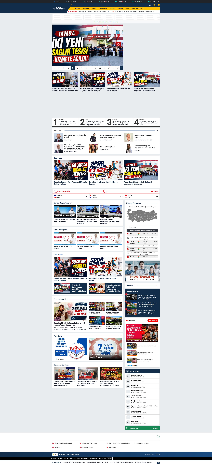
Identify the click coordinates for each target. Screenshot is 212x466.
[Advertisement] (106, 104)
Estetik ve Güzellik (137, 8)
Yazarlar (94, 8)
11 (100, 68)
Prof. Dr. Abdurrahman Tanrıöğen (144, 140)
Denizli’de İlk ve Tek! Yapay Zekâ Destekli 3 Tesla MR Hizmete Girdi (87, 462)
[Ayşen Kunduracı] (93, 148)
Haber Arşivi (112, 447)
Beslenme (112, 8)
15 (118, 68)
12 (104, 68)
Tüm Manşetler (58, 447)
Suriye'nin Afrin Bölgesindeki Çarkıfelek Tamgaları (110, 136)
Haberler (77, 8)
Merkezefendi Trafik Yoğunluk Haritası (119, 443)
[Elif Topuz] (128, 148)
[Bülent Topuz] (58, 137)
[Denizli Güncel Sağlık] (58, 8)
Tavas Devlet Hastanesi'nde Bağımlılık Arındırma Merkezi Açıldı (148, 123)
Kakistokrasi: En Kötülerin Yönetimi (144, 136)
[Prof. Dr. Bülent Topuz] (58, 148)
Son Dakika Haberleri (87, 447)
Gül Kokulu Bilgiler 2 (107, 147)
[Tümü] (157, 285)
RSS (56, 454)
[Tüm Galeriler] (121, 336)
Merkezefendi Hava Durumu (89, 443)
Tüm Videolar (152, 320)
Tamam (109, 458)
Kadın (127, 8)
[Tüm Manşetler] (121, 299)
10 (95, 68)
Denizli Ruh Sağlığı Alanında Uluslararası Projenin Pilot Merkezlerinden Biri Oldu (120, 123)
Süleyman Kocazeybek (106, 140)
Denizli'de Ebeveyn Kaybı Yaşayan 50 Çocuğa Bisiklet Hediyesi (133, 462)
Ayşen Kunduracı (104, 149)
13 (109, 68)
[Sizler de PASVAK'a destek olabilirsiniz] (70, 349)
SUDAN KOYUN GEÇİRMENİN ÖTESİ (75, 136)
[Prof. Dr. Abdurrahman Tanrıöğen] (128, 137)
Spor (87, 119)
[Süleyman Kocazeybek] (93, 137)
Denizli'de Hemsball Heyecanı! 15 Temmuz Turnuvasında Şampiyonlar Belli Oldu (95, 123)
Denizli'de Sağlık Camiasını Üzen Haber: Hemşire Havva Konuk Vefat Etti (67, 123)
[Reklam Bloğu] (142, 271)
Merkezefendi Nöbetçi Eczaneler (63, 443)
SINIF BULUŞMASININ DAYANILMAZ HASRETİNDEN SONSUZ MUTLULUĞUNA (75, 147)
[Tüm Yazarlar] (157, 130)
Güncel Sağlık (103, 8)
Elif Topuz (137, 150)
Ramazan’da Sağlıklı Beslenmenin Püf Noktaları (145, 147)
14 (113, 68)
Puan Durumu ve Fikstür (142, 443)
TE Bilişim (157, 454)
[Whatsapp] (158, 436)
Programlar (86, 8)
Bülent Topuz (67, 140)
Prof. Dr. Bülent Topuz (70, 151)
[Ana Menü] (158, 5)
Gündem (120, 8)
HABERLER (61, 119)
